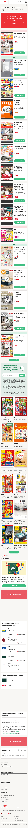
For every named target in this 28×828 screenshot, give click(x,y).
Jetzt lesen (14, 585)
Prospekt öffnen (20, 52)
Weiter (14, 23)
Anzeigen (24, 4)
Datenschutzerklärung (18, 388)
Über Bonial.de (4, 764)
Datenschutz (4, 818)
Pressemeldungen (5, 801)
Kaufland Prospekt (5, 777)
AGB (2, 820)
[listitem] (7, 409)
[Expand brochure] (7, 43)
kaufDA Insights (4, 797)
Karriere (2, 768)
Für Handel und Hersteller (7, 766)
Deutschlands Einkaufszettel (7, 795)
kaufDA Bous (5, 753)
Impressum (16, 816)
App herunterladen (5, 799)
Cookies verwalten (18, 820)
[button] (14, 42)
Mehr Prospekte (14, 359)
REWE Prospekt (4, 779)
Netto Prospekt (4, 787)
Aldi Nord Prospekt (5, 785)
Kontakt (16, 818)
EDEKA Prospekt (4, 774)
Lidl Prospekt (4, 789)
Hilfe (2, 816)
